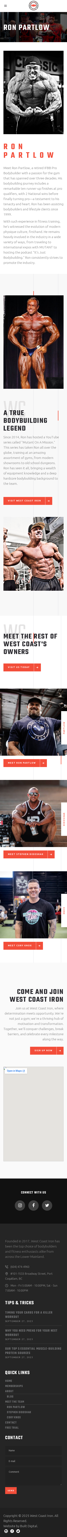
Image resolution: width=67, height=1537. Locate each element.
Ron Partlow (16, 1407)
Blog (10, 1397)
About (9, 1391)
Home (8, 1381)
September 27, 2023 (19, 1321)
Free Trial (12, 1428)
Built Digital (28, 1526)
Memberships (14, 1386)
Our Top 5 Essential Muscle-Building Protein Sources (33, 1351)
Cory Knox (14, 1417)
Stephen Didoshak (19, 1412)
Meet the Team (14, 1402)
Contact (11, 1423)
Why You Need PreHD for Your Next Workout (31, 1333)
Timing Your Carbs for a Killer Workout (29, 1315)
